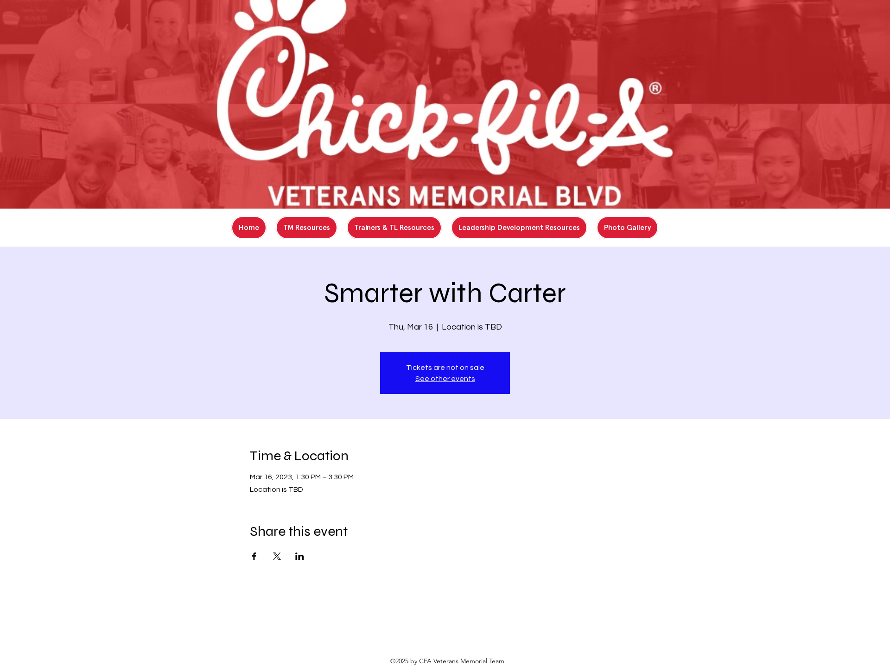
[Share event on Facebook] (254, 556)
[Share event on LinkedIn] (299, 556)
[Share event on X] (277, 556)
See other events (445, 378)
